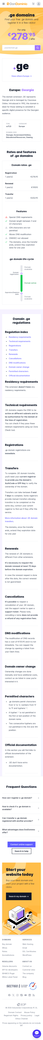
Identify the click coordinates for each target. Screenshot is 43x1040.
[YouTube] (25, 995)
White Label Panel (10, 977)
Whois (4, 948)
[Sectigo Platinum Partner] (17, 986)
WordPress (27, 955)
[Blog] (34, 995)
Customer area (28, 970)
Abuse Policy (29, 1012)
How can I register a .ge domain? (20, 798)
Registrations (15, 345)
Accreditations (8, 955)
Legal (37, 1015)
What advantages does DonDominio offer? (20, 831)
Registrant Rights (11, 1015)
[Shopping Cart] (33, 4)
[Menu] (3, 3)
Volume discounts (9, 966)
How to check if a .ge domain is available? (20, 808)
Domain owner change (19, 367)
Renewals (13, 354)
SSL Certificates (29, 951)
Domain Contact (15, 1012)
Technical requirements (19, 341)
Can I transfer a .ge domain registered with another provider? (20, 819)
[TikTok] (21, 995)
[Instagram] (17, 995)
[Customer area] (39, 4)
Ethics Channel (21, 1019)
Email (24, 948)
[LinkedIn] (30, 995)
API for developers (10, 970)
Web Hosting (27, 944)
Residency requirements (20, 337)
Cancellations (15, 358)
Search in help (21, 851)
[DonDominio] (17, 4)
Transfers (13, 350)
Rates (4, 951)
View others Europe (20, 76)
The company (28, 973)
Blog (24, 977)
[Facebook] (9, 995)
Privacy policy (26, 1015)
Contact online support (21, 844)
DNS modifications (17, 363)
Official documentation (19, 375)
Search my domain (18, 896)
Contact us (27, 966)
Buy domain (7, 944)
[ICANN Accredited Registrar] (32, 986)
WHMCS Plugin (8, 973)
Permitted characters (18, 371)
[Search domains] (37, 47)
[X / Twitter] (13, 995)
